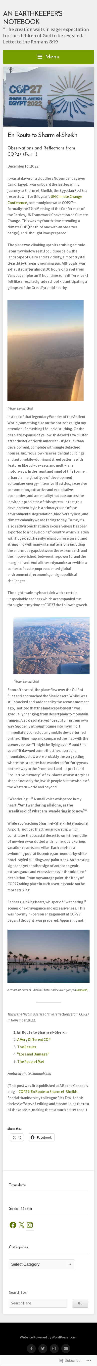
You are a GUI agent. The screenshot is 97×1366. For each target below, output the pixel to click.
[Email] (65, 1348)
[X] (21, 1225)
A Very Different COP (33, 1040)
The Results (26, 1047)
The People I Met (30, 1062)
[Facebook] (13, 1225)
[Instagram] (30, 1225)
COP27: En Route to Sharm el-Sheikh (47, 1092)
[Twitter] (42, 1348)
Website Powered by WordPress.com (48, 1337)
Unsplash (81, 990)
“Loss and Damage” (33, 1054)
